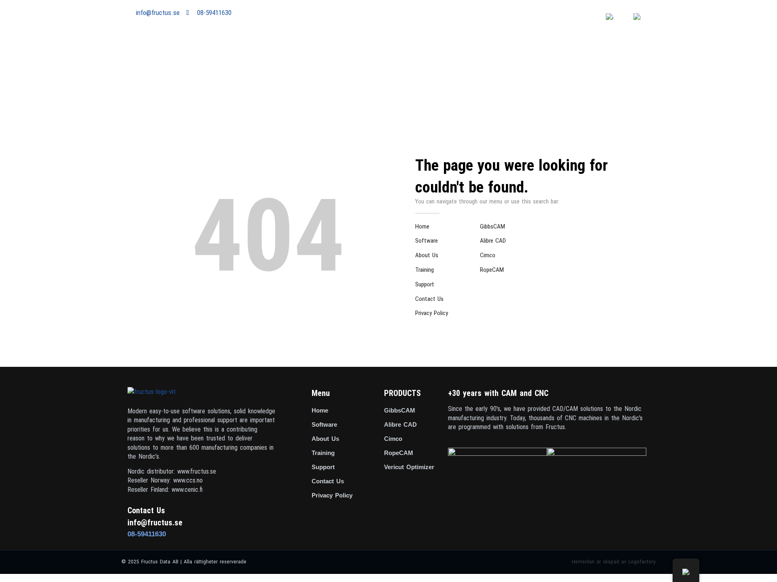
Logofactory (642, 561)
